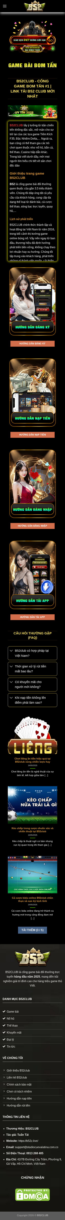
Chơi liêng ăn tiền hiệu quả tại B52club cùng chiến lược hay (32, 760)
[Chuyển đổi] (11, 651)
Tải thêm (32, 930)
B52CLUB (16, 125)
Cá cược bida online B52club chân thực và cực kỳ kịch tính (32, 899)
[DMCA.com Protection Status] (32, 1194)
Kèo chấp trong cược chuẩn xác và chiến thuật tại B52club (32, 830)
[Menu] (5, 6)
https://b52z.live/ (28, 1140)
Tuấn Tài (23, 1134)
